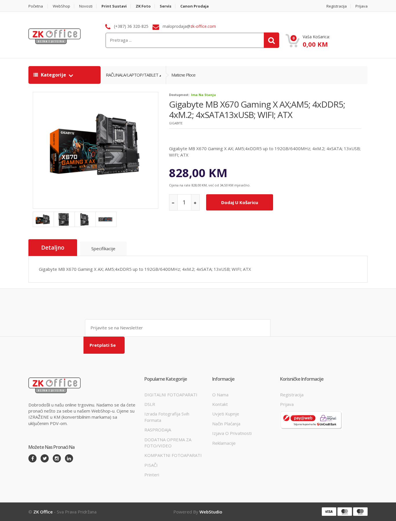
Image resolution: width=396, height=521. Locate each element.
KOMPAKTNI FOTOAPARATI (173, 455)
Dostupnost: (179, 94)
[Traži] (271, 40)
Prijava (361, 6)
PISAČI (151, 465)
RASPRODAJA (157, 430)
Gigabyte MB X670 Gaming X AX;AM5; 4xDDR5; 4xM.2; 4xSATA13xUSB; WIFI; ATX (257, 109)
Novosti (85, 6)
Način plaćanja (226, 423)
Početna (35, 6)
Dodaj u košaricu (239, 202)
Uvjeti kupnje (225, 414)
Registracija (336, 6)
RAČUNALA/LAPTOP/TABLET (132, 75)
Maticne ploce (183, 75)
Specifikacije (103, 248)
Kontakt (220, 404)
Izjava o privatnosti (232, 433)
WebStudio (210, 512)
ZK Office (43, 512)
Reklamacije (224, 443)
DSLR (149, 404)
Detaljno (52, 247)
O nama (220, 394)
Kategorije (53, 75)
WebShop (61, 6)
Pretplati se (103, 345)
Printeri (151, 475)
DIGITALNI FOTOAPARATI (170, 394)
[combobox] (162, 40)
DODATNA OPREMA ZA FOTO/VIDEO (167, 443)
